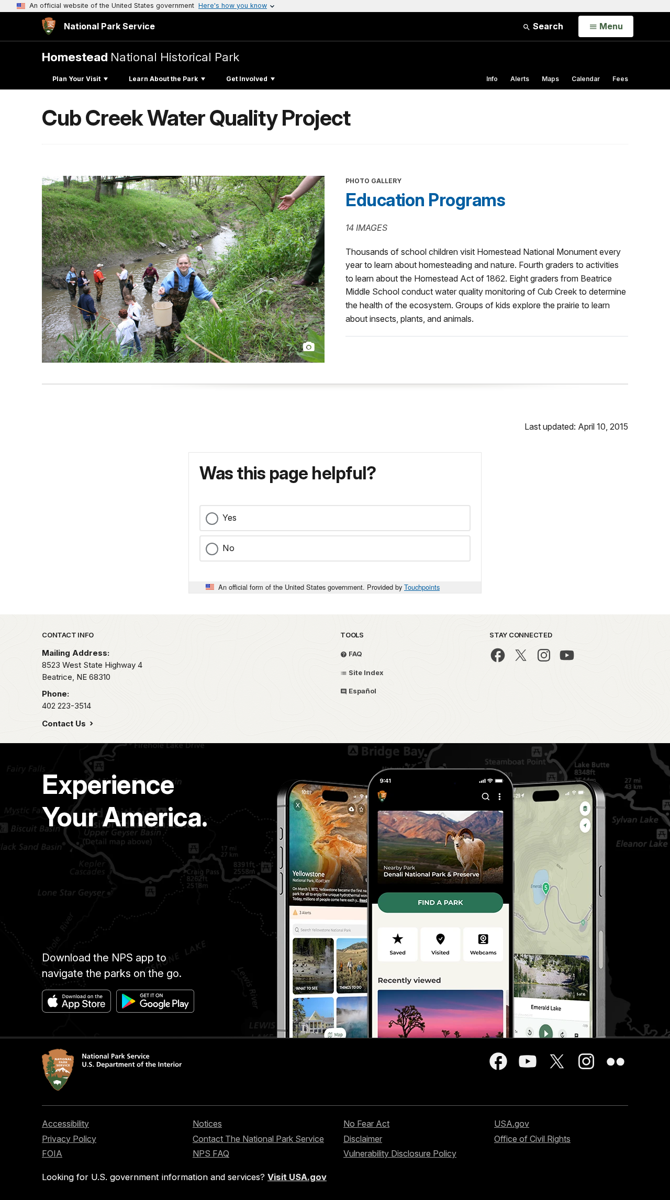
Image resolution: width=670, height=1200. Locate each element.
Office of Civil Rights (532, 1139)
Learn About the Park (163, 79)
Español (361, 691)
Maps (550, 79)
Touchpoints (422, 587)
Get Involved (246, 79)
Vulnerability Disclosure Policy (399, 1153)
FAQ (354, 653)
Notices (207, 1123)
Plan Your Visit (76, 79)
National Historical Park (140, 57)
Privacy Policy (69, 1139)
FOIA (52, 1153)
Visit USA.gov (297, 1177)
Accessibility (65, 1123)
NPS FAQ (211, 1153)
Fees (620, 79)
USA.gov (511, 1123)
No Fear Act (366, 1123)
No (228, 548)
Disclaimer (362, 1139)
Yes (229, 517)
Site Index (365, 672)
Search (547, 26)
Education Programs (425, 199)
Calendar (586, 79)
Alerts (519, 79)
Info (492, 79)
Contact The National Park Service (258, 1139)
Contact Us (65, 723)
